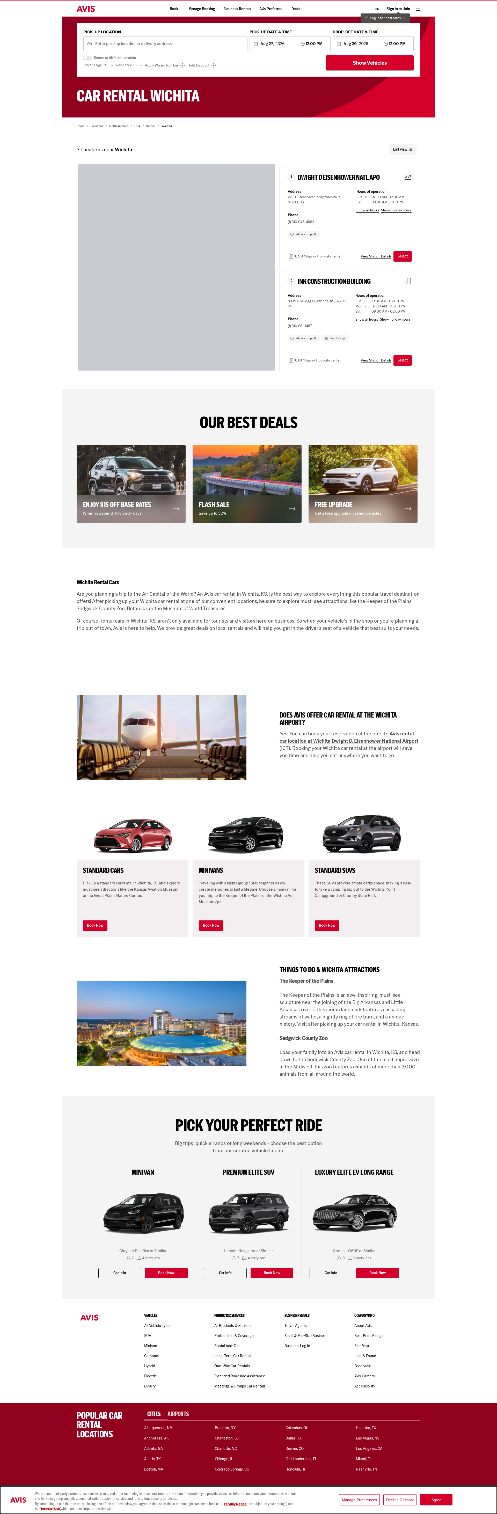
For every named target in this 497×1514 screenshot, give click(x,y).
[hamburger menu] (418, 9)
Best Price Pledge (369, 1335)
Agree (437, 1500)
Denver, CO (295, 1448)
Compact (151, 1356)
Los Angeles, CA (369, 1448)
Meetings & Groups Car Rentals (240, 1386)
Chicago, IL (224, 1459)
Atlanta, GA (153, 1448)
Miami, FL (363, 1459)
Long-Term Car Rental (232, 1356)
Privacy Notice (235, 1504)
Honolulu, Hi (295, 1469)
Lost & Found (365, 1356)
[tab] (155, 1414)
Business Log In (297, 1345)
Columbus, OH (297, 1428)
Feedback (362, 1366)
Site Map (361, 1345)
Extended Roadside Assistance (239, 1376)
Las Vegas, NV (367, 1438)
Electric (150, 1376)
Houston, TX (366, 1428)
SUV (147, 1335)
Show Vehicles (370, 63)
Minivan (150, 1345)
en (377, 9)
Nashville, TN (366, 1469)
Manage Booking (201, 9)
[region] (248, 1500)
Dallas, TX (294, 1438)
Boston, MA (153, 1469)
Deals (295, 9)
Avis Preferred (270, 9)
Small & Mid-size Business (305, 1335)
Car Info (119, 1273)
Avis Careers (364, 1376)
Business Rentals (237, 9)
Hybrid (149, 1366)
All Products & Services (233, 1325)
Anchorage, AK (156, 1438)
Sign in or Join (398, 9)
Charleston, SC (227, 1438)
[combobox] (169, 44)
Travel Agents (295, 1325)
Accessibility (364, 1386)
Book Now (95, 925)
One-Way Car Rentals (232, 1366)
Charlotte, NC (226, 1448)
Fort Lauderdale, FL (301, 1459)
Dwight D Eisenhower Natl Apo (339, 177)
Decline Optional (400, 1500)
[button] (104, 312)
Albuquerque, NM (158, 1428)
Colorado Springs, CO (232, 1469)
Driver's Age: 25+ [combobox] (96, 65)
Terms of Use (50, 1509)
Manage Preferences (359, 1500)
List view (400, 149)
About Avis (362, 1325)
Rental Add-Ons (227, 1345)
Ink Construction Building (334, 281)
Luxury (149, 1386)
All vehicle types (157, 1325)
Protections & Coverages (234, 1335)
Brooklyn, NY (225, 1428)
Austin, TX (152, 1459)
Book (174, 9)
